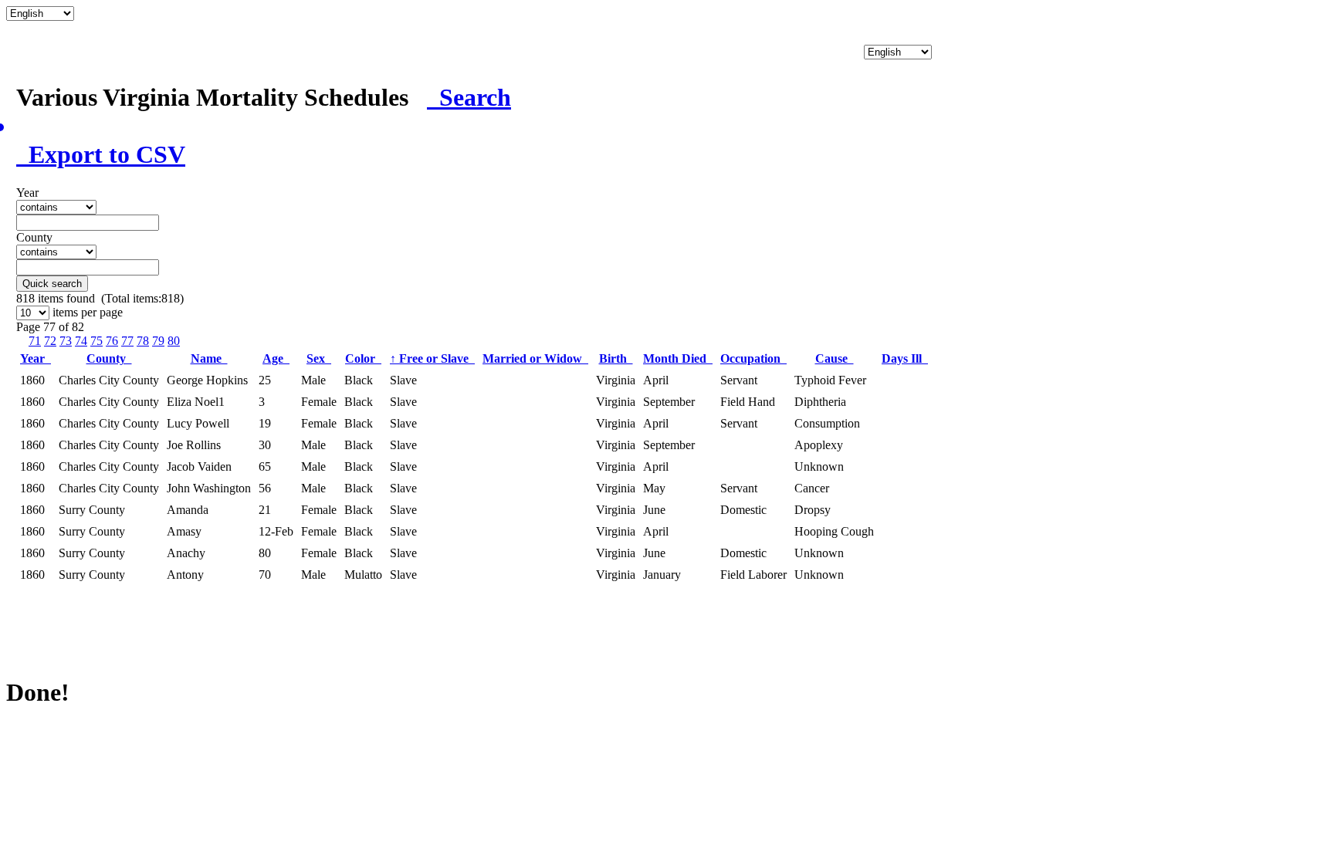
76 (112, 340)
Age (275, 358)
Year (35, 358)
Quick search (52, 283)
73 (65, 340)
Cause (834, 358)
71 (35, 340)
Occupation (753, 358)
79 (158, 340)
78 (143, 340)
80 (174, 340)
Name (209, 358)
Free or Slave (432, 358)
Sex (318, 358)
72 (50, 340)
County (109, 358)
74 (81, 340)
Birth (616, 358)
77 (127, 340)
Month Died (678, 358)
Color (363, 358)
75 (96, 340)
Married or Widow (535, 358)
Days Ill (905, 358)
